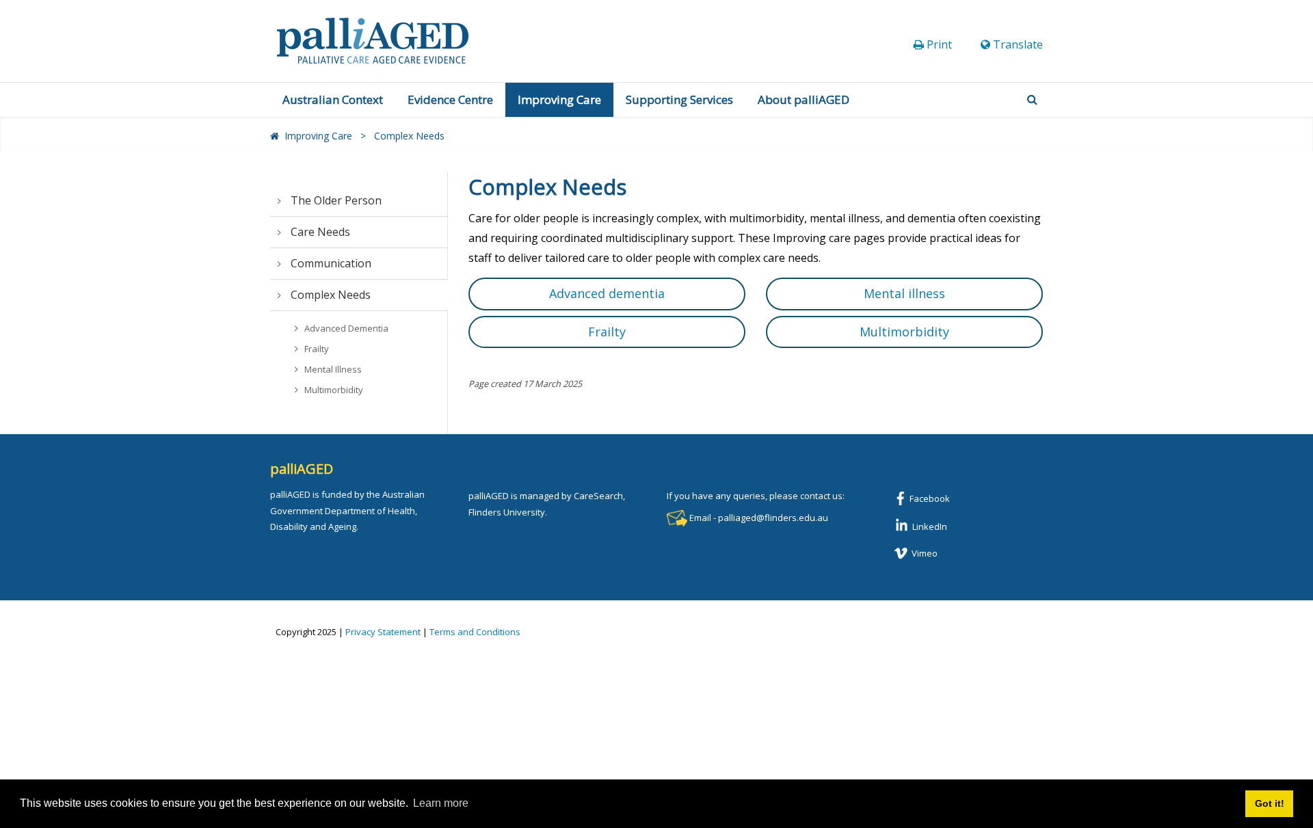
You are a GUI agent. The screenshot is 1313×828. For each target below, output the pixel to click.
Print (939, 44)
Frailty (607, 331)
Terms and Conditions (474, 632)
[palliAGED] (372, 39)
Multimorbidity (904, 331)
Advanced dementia (607, 293)
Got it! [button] (1269, 803)
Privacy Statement (383, 632)
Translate (1018, 44)
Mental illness (904, 293)
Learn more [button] (440, 803)
